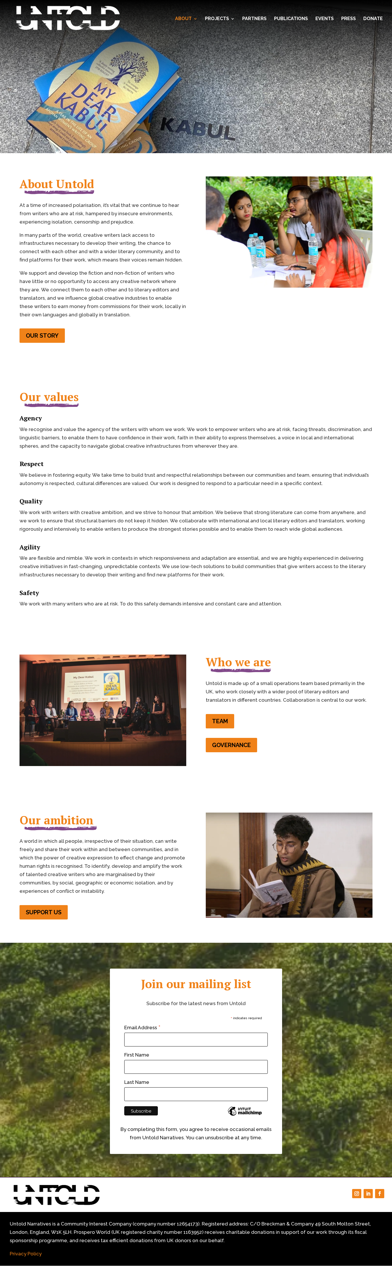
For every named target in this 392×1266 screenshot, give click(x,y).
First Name (136, 1055)
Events (324, 19)
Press (348, 19)
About (183, 19)
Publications (291, 19)
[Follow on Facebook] (379, 1193)
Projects (217, 19)
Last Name (136, 1082)
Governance (231, 745)
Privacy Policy (26, 1254)
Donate (373, 19)
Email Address (142, 1028)
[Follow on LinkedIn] (368, 1193)
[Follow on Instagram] (356, 1193)
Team (220, 721)
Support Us (43, 912)
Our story (42, 335)
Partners (254, 19)
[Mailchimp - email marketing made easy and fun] (245, 1115)
